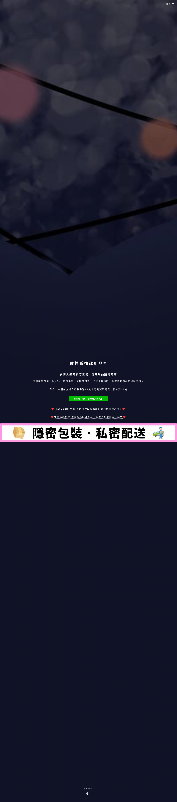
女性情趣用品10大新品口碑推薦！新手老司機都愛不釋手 (88, 416)
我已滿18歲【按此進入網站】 (88, 398)
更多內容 (87, 788)
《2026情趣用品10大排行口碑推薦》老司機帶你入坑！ (88, 408)
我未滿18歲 (120, 389)
